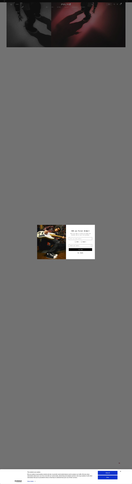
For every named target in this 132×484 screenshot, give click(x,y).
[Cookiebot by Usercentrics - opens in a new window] (18, 481)
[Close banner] (120, 471)
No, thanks (80, 252)
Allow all (108, 472)
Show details (30, 481)
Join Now (80, 249)
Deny (107, 477)
